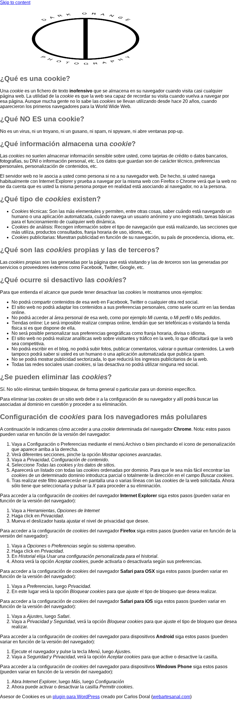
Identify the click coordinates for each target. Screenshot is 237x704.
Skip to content (15, 2)
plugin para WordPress (76, 696)
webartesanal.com (171, 696)
